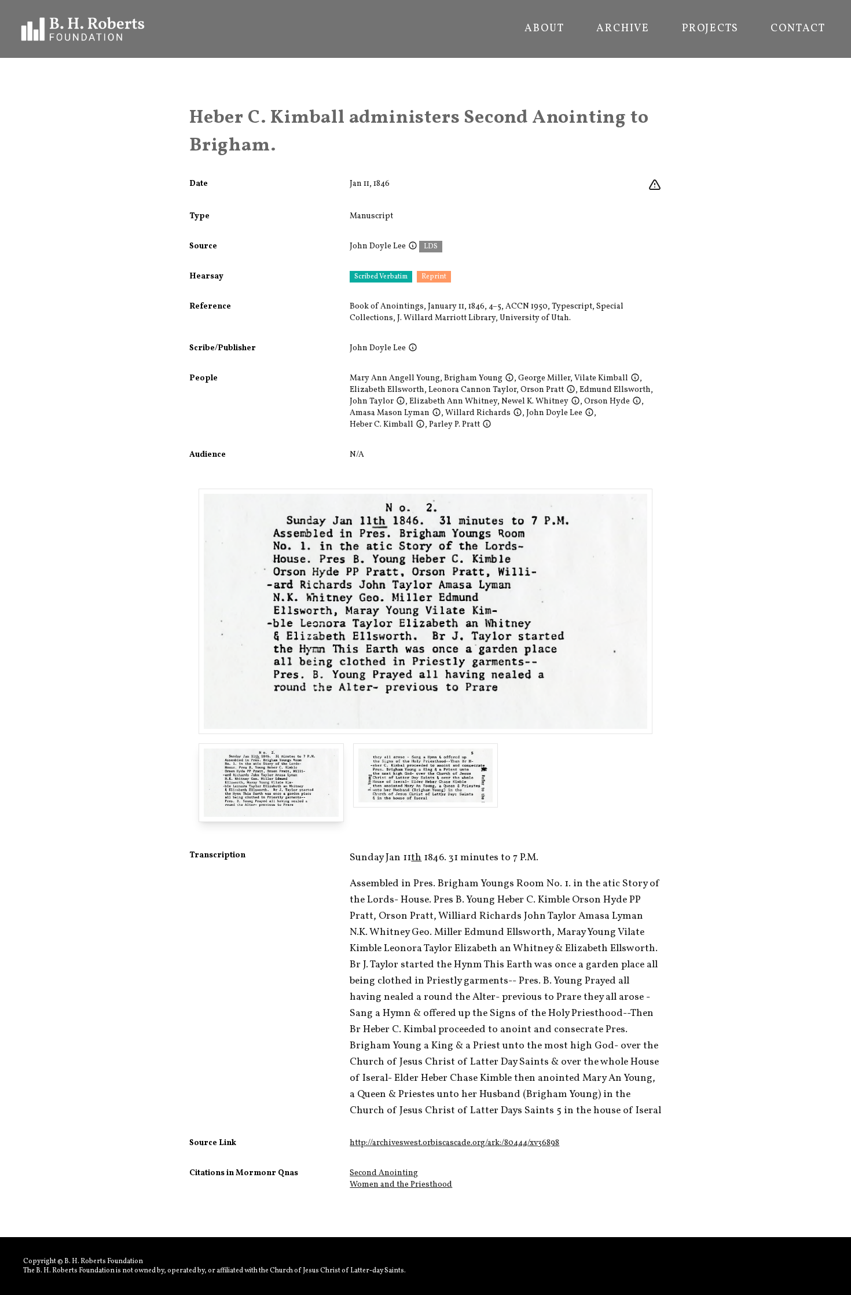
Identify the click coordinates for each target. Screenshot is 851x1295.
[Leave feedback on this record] (655, 185)
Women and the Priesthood (401, 1184)
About (544, 29)
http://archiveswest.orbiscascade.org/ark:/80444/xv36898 (454, 1143)
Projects (710, 29)
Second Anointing (384, 1173)
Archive (623, 29)
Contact (798, 29)
